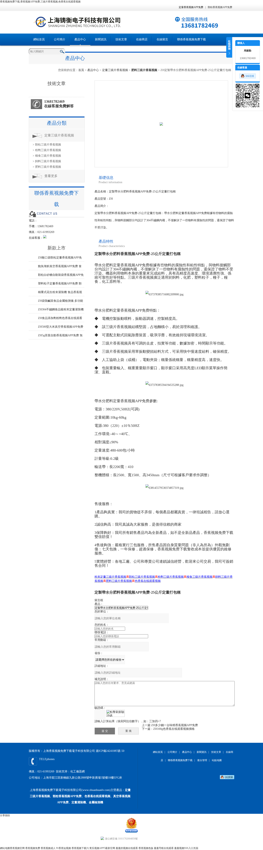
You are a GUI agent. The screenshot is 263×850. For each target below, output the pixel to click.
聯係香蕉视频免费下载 (191, 39)
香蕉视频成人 (48, 848)
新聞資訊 (100, 39)
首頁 (81, 70)
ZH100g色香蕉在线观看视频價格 (174, 728)
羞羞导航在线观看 (164, 848)
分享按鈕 (5, 815)
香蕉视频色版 (145, 848)
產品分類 (57, 123)
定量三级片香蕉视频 (115, 70)
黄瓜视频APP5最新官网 (102, 848)
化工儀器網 (77, 771)
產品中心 (80, 39)
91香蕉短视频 (63, 848)
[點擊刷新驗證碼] (115, 713)
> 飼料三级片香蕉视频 (47, 161)
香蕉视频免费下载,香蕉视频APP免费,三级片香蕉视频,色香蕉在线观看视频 (40, 1)
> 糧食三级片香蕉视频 (47, 155)
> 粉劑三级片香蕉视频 (47, 150)
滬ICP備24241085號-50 (110, 750)
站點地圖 (217, 760)
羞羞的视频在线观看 (127, 848)
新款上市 (56, 247)
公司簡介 (59, 39)
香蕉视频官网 (17, 848)
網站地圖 (5, 848)
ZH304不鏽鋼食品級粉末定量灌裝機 (61, 309)
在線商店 (142, 39)
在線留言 (162, 39)
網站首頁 (39, 39)
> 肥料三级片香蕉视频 (47, 166)
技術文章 (121, 39)
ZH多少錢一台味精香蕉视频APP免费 (174, 725)
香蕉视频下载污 (80, 848)
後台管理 (202, 760)
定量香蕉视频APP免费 (191, 7)
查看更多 (51, 176)
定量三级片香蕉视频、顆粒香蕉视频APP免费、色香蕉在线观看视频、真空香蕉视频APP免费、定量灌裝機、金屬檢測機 (80, 796)
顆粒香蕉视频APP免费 (220, 7)
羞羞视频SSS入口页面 (186, 848)
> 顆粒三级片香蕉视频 (47, 144)
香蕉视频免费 (32, 848)
